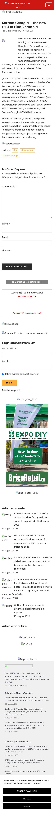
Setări (27, 806)
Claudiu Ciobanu (13, 31)
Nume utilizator (10, 348)
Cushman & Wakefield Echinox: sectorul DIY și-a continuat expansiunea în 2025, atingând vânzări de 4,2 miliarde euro (26, 749)
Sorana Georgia (11, 155)
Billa (15, 150)
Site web (6, 250)
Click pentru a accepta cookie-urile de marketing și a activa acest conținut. (27, 281)
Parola (5, 361)
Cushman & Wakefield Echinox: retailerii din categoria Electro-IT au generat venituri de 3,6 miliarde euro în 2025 (25, 711)
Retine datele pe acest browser (21, 374)
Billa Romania (27, 150)
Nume (6, 223)
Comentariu (9, 186)
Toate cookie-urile (27, 791)
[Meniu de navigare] (48, 4)
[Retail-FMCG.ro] (18, 5)
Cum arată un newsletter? (27, 313)
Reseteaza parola (11, 390)
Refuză (27, 798)
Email (6, 237)
